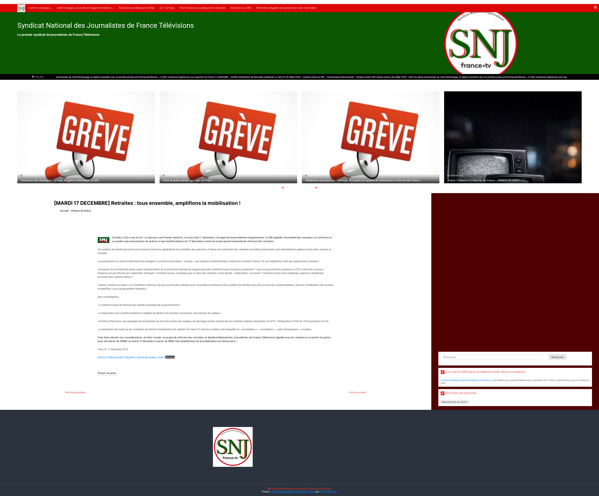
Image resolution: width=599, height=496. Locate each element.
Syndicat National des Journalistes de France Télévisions (105, 25)
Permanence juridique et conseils (202, 7)
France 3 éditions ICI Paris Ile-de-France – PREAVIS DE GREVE (482, 180)
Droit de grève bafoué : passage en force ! (186, 180)
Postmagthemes (328, 491)
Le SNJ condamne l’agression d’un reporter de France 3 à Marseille (160, 77)
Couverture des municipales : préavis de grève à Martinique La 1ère (58, 180)
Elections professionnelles (137, 7)
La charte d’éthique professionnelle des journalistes (466, 380)
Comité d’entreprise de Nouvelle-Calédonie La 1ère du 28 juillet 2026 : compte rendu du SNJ (244, 77)
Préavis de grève (107, 373)
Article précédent (75, 392)
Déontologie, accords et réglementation (84, 7)
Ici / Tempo (167, 7)
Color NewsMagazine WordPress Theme (293, 491)
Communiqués (39, 7)
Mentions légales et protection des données (286, 7)
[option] (65, 77)
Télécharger (170, 357)
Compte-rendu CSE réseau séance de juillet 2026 (347, 77)
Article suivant (357, 392)
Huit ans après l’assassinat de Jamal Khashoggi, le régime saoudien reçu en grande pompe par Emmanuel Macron (65, 77)
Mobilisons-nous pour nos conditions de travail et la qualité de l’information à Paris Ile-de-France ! (361, 180)
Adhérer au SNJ (240, 7)
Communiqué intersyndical (306, 77)
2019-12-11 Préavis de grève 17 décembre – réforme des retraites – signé (130, 357)
